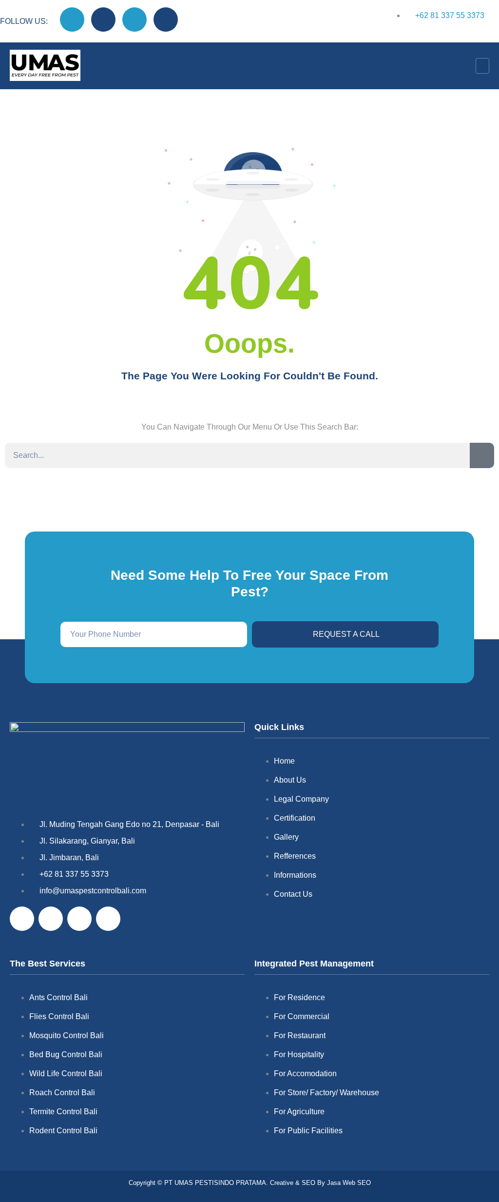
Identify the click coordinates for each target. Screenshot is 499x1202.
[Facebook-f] (72, 19)
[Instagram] (103, 19)
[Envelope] (166, 19)
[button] (482, 66)
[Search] (482, 455)
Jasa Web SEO (348, 1182)
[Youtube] (134, 19)
